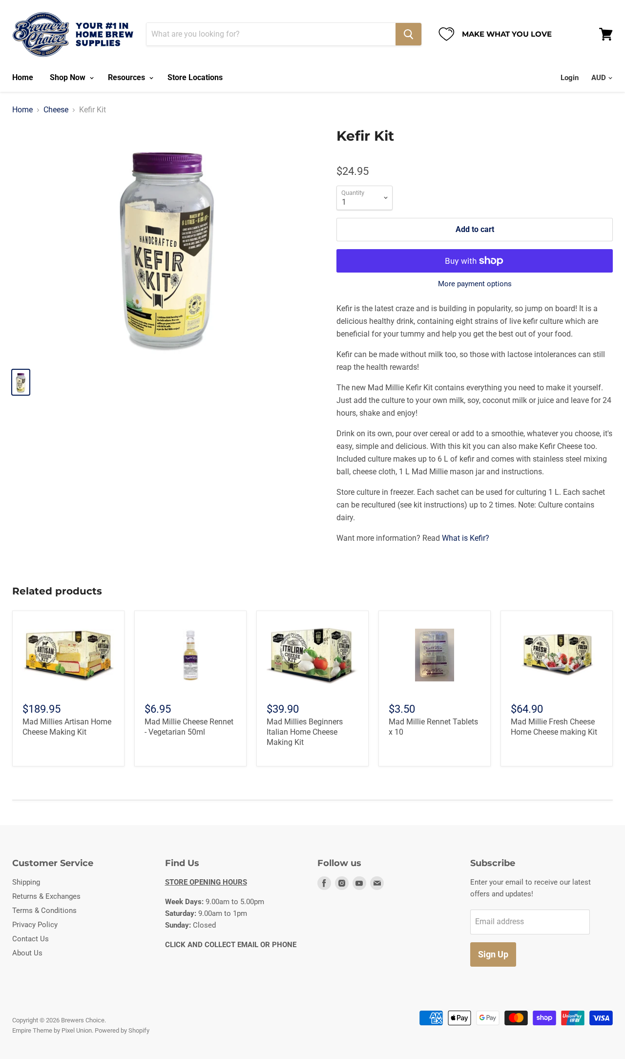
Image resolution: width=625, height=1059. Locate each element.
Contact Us (30, 938)
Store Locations (195, 77)
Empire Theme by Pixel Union (52, 1030)
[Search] (408, 34)
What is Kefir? (465, 538)
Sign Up (493, 954)
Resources (127, 77)
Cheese (55, 110)
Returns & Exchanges (46, 896)
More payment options (475, 284)
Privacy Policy (35, 924)
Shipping (26, 882)
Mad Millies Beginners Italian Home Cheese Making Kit (305, 732)
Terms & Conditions (44, 910)
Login (570, 77)
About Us (27, 953)
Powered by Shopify (122, 1030)
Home (22, 77)
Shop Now (68, 77)
